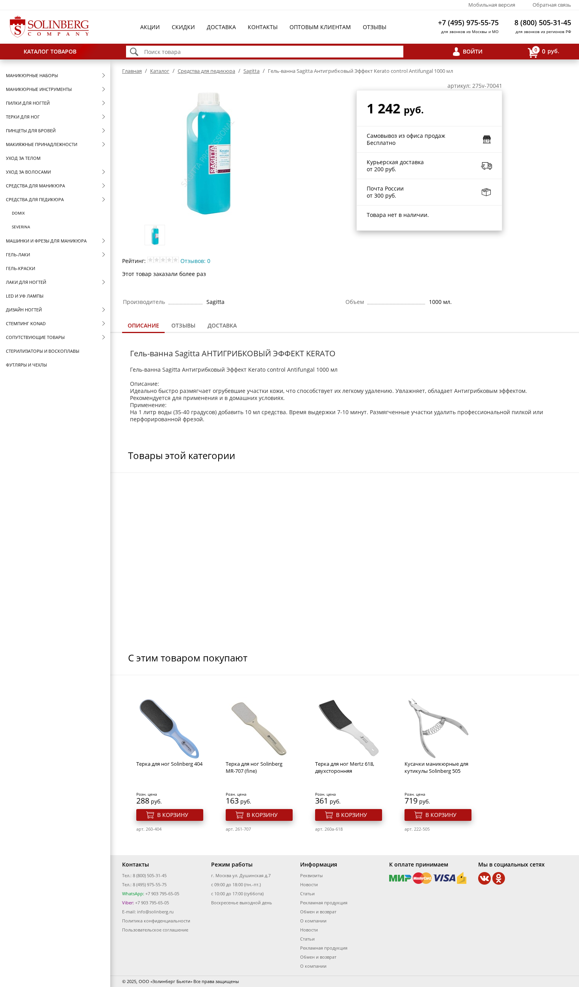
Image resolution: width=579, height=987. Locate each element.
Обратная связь (552, 4)
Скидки (183, 27)
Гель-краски (20, 268)
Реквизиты (311, 875)
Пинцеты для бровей (31, 130)
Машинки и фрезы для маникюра (46, 241)
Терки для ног (23, 117)
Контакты (263, 27)
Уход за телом (23, 158)
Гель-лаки (18, 254)
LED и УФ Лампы (24, 296)
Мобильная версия (491, 4)
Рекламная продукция (323, 903)
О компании (313, 921)
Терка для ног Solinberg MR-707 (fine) (254, 767)
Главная (132, 70)
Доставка (221, 27)
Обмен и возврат (318, 912)
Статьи (307, 893)
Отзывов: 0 (195, 261)
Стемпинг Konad (26, 323)
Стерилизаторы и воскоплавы (42, 351)
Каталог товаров (50, 51)
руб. (546, 50)
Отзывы (374, 27)
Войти (472, 51)
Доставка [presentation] (222, 325)
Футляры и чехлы (26, 365)
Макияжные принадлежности (41, 144)
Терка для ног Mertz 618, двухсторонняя (344, 767)
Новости (309, 884)
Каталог (159, 70)
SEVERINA (21, 227)
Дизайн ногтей (24, 310)
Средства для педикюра (35, 199)
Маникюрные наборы (32, 75)
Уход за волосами (28, 172)
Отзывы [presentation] (183, 325)
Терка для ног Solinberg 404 (169, 763)
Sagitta (251, 70)
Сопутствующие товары (35, 337)
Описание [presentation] (143, 325)
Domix (18, 213)
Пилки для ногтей (28, 103)
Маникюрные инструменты (39, 89)
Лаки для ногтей (26, 282)
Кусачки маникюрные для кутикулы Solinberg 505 (436, 767)
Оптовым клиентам (320, 27)
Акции (150, 27)
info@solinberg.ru (155, 912)
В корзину (172, 814)
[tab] (143, 326)
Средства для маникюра (35, 186)
